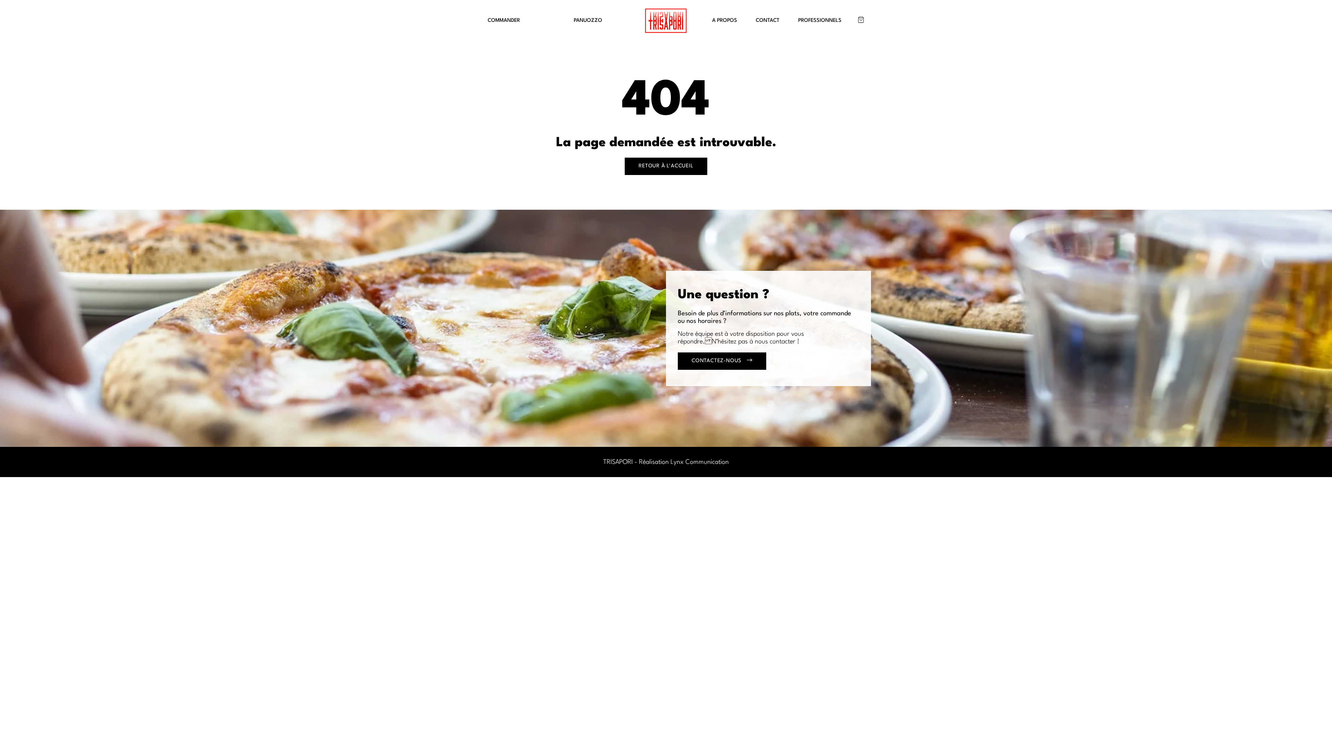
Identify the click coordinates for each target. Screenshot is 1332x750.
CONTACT (767, 20)
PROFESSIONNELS (820, 20)
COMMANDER (504, 20)
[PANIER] (861, 20)
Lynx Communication (700, 462)
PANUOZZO (588, 20)
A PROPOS (724, 20)
